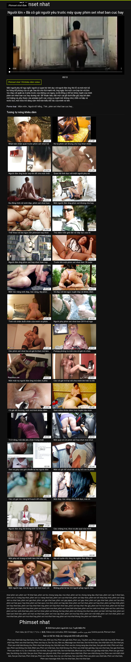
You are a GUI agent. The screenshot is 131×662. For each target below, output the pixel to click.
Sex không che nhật (19, 653)
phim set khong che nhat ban (82, 611)
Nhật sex (35, 648)
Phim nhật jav (31, 656)
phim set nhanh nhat (92, 616)
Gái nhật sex (59, 645)
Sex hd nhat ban (91, 643)
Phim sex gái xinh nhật (47, 653)
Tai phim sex (86, 640)
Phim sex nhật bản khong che (20, 645)
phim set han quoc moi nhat (41, 603)
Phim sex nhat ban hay (24, 643)
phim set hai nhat (116, 600)
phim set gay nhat (81, 600)
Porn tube (20, 632)
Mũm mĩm (22, 106)
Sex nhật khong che (64, 648)
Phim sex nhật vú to (16, 651)
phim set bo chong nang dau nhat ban (87, 595)
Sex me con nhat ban (62, 656)
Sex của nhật (77, 656)
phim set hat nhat (80, 603)
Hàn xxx (61, 643)
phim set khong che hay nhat (57, 611)
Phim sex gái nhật (65, 640)
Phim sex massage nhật (51, 659)
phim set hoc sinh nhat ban (18, 611)
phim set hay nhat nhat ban (56, 606)
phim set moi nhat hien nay (48, 616)
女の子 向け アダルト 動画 (34, 632)
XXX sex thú (52, 640)
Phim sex (42, 640)
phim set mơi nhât (108, 614)
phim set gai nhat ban (46, 600)
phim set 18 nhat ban (28, 595)
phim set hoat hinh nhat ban (69, 608)
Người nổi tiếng (35, 106)
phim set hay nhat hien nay (33, 606)
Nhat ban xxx (80, 651)
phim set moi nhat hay (27, 616)
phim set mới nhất (92, 614)
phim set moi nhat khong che (72, 616)
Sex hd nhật (41, 651)
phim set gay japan (64, 600)
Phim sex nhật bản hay (17, 640)
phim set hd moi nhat (100, 606)
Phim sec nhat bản (45, 656)
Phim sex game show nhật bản (70, 653)
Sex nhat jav (118, 643)
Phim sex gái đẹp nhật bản (97, 651)
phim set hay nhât (112, 603)
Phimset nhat (109, 632)
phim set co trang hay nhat (18, 598)
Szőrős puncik (97, 632)
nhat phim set (12, 595)
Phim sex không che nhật (21, 648)
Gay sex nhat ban (102, 648)
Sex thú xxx (52, 643)
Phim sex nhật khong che (93, 653)
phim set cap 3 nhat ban (113, 595)
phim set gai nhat (28, 600)
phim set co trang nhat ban (41, 598)
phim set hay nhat (96, 603)
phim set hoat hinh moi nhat (45, 608)
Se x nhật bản (30, 651)
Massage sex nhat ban (74, 643)
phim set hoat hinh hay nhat (22, 608)
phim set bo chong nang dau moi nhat (54, 595)
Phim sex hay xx (40, 643)
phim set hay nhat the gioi (80, 606)
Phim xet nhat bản (114, 656)
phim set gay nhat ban (98, 600)
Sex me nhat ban (68, 659)
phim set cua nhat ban (63, 598)
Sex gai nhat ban (117, 648)
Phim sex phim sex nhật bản (95, 656)
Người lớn (16, 12)
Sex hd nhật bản (67, 651)
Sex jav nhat (32, 653)
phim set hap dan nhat (63, 603)
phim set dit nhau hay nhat (100, 598)
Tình (45, 106)
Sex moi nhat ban (83, 659)
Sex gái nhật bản (54, 651)
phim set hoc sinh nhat (114, 608)
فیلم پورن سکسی (84, 632)
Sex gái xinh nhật (104, 645)
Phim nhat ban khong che (43, 645)
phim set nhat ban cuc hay (61, 106)
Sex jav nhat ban (18, 656)
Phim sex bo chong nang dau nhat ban (80, 645)
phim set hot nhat (37, 611)
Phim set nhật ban (47, 648)
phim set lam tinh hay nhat (105, 611)
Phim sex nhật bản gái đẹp (84, 648)
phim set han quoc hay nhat (18, 603)
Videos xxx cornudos (54, 632)
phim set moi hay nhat (74, 614)
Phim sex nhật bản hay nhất (103, 640)
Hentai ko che (32, 640)
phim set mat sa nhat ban (34, 614)
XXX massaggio (70, 632)
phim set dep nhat (80, 598)
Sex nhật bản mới (106, 643)
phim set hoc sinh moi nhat (93, 608)
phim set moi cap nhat (54, 614)
